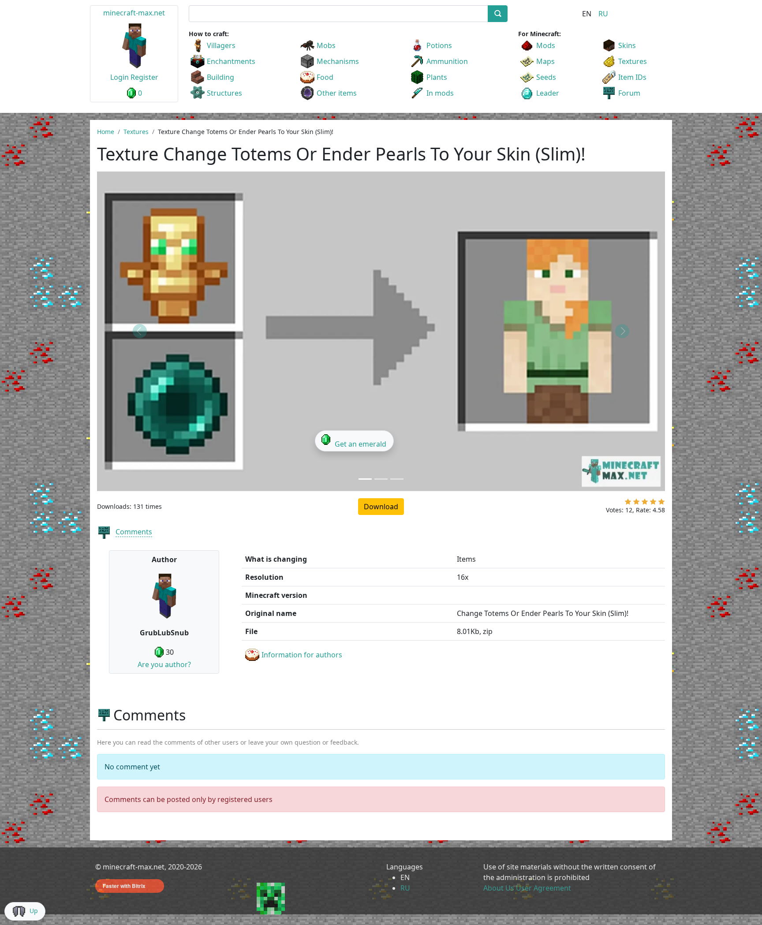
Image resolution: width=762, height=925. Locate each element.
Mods (545, 45)
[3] (644, 503)
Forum (629, 93)
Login (119, 77)
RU (603, 14)
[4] (653, 503)
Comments (134, 532)
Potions (439, 45)
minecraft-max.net (134, 13)
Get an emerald (360, 444)
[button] (139, 331)
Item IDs (632, 77)
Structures (224, 93)
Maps (545, 61)
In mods (440, 93)
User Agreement (543, 888)
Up (34, 910)
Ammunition (447, 61)
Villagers (221, 45)
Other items (337, 93)
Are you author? (164, 664)
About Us (498, 888)
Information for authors (301, 655)
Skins (627, 45)
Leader (547, 93)
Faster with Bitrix (124, 886)
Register (144, 77)
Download (381, 506)
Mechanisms (338, 61)
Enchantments (231, 61)
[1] (627, 503)
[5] (661, 503)
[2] (636, 503)
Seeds (546, 77)
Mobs (326, 45)
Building (220, 77)
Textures (632, 61)
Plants (436, 77)
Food (325, 77)
